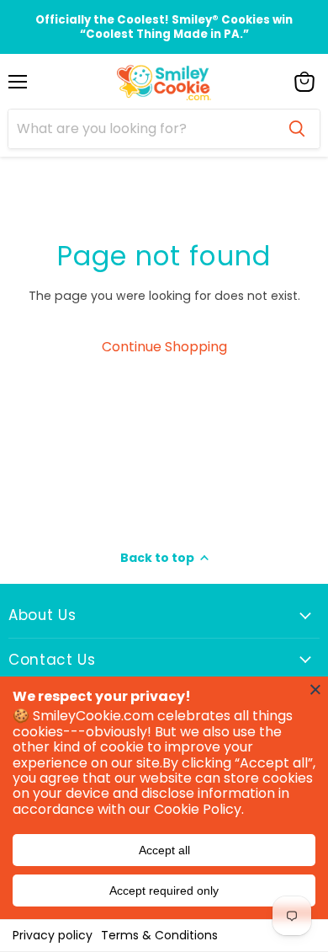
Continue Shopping (164, 346)
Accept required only (164, 890)
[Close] (315, 689)
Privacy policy (53, 935)
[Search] (297, 129)
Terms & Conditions (159, 935)
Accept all (164, 850)
